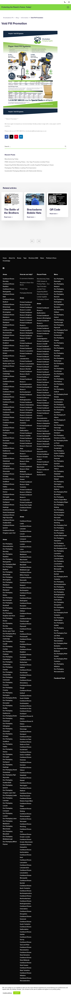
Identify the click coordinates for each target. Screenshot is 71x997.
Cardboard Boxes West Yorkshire (25, 969)
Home (5, 258)
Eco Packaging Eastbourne (7, 712)
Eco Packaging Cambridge (7, 637)
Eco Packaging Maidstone (7, 822)
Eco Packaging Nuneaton (59, 305)
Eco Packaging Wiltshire (59, 665)
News (42, 258)
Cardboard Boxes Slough (25, 686)
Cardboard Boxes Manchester (25, 558)
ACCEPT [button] (16, 993)
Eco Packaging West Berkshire (60, 644)
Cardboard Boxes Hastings (8, 506)
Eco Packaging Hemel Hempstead (10, 771)
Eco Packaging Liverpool (7, 809)
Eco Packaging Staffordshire (59, 619)
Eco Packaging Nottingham (59, 300)
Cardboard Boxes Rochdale (25, 655)
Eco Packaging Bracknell (7, 604)
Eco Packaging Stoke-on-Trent (61, 441)
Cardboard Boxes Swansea (25, 758)
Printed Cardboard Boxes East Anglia (26, 503)
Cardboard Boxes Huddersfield (8, 521)
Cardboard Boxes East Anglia (25, 508)
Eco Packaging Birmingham (7, 578)
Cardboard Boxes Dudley (8, 444)
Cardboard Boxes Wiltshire (25, 974)
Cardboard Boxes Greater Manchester (26, 840)
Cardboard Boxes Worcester (25, 820)
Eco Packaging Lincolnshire (59, 562)
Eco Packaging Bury (9, 634)
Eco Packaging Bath (9, 564)
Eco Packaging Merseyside (59, 567)
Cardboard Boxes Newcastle (25, 578)
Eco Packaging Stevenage (59, 426)
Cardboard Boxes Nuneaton (25, 604)
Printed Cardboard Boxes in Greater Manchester (43, 464)
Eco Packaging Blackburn (7, 583)
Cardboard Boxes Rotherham (25, 661)
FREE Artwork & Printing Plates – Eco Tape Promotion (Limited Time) (27, 162)
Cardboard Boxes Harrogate (8, 495)
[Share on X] (11, 137)
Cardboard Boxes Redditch (25, 650)
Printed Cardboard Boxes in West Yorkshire (26, 484)
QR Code (55, 209)
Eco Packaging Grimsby (7, 735)
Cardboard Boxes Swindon (25, 763)
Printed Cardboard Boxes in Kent (26, 344)
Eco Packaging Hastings (7, 766)
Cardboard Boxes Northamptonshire (26, 892)
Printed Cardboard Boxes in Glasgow (43, 404)
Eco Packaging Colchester (7, 678)
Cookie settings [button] (7, 993)
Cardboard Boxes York (25, 830)
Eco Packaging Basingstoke (7, 560)
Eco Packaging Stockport (59, 431)
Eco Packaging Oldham (59, 310)
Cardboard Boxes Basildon (8, 285)
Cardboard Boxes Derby (8, 434)
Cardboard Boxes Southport (25, 712)
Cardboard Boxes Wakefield (25, 774)
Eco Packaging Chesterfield (7, 673)
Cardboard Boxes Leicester (25, 527)
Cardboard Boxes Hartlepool (8, 500)
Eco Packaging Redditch (59, 349)
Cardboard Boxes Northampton (25, 589)
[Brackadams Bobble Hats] (35, 199)
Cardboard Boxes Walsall (25, 779)
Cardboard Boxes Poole (25, 630)
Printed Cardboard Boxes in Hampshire (43, 422)
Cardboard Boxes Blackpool (8, 321)
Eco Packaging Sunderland (59, 447)
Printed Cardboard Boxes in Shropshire (26, 408)
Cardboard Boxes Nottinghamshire (25, 902)
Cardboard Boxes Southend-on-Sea (25, 707)
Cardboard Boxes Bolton (8, 326)
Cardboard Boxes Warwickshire (25, 948)
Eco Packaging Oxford (59, 316)
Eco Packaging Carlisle (7, 647)
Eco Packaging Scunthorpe (59, 370)
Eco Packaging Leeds (10, 795)
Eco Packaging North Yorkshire (61, 578)
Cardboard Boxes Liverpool (25, 537)
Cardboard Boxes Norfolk (25, 881)
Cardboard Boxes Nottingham (25, 599)
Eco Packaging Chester (7, 668)
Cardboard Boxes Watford (25, 789)
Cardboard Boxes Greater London (25, 835)
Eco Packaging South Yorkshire (61, 613)
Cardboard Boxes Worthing (25, 825)
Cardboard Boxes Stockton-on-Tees (25, 738)
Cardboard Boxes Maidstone (25, 553)
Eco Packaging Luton (10, 818)
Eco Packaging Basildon (7, 555)
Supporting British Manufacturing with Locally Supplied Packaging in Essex (29, 165)
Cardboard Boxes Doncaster (8, 439)
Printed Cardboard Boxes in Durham (43, 388)
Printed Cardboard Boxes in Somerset (26, 413)
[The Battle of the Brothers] (12, 199)
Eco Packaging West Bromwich (60, 493)
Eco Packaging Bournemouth (7, 599)
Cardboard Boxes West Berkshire (25, 953)
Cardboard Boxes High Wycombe (8, 516)
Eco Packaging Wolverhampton (59, 511)
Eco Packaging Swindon (59, 462)
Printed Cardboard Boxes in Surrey (26, 439)
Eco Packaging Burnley (7, 624)
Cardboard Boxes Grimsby (8, 475)
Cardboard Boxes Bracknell (8, 336)
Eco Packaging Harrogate (7, 755)
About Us (12, 258)
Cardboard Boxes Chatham (8, 388)
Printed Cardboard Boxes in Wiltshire (26, 491)
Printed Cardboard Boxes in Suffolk (26, 434)
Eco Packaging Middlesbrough (8, 837)
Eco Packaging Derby (10, 698)
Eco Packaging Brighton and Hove (9, 614)
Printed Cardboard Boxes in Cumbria (43, 368)
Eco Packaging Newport (59, 285)
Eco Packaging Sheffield (59, 375)
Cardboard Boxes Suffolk (25, 933)
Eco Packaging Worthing (59, 521)
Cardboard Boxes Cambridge (8, 372)
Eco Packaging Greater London (59, 529)
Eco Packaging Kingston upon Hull (9, 791)
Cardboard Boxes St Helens (26, 722)
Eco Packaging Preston (59, 339)
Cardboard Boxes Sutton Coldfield (25, 753)
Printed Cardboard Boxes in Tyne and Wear (26, 445)
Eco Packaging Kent (60, 548)
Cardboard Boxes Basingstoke (8, 290)
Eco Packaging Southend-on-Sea (59, 405)
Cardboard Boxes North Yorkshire (25, 887)
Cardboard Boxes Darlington (8, 429)
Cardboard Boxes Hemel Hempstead (9, 511)
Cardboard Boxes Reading (25, 645)
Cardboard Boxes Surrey (25, 938)
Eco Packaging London (7, 814)
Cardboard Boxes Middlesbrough (25, 568)
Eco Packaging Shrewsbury (59, 380)
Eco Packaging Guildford (7, 740)
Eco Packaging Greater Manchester (60, 534)
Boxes (19, 258)
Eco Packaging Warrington (59, 483)
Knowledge (6, 261)
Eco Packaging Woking (59, 506)
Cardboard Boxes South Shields (25, 697)
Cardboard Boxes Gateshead (8, 459)
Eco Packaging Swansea (59, 457)
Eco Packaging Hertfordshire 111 (59, 544)
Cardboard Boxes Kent (25, 856)
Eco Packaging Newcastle (59, 280)
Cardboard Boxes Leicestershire (25, 866)
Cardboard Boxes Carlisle (8, 382)
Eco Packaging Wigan (61, 502)
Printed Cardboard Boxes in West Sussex (26, 476)
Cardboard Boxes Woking (25, 810)
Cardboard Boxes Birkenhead (8, 305)
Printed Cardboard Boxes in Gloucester (43, 409)
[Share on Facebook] (7, 137)
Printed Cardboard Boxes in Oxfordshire (27, 403)
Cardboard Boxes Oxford (25, 614)
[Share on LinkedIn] (21, 137)
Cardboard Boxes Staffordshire (25, 928)
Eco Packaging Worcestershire (59, 670)
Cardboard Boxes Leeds (25, 522)
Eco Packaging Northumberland (59, 588)
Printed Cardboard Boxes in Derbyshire (26, 331)
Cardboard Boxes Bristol (8, 352)
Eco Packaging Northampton (59, 290)
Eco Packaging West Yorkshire (60, 660)
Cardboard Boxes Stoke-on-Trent (25, 743)
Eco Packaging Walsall (59, 477)
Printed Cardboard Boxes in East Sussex (44, 393)
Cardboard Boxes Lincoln (25, 532)
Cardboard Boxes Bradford (8, 341)
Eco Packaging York (60, 525)
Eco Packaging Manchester (7, 827)
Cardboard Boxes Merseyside (25, 876)
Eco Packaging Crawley (7, 688)
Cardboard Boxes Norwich (25, 594)
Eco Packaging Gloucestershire (8, 545)
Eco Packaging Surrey (59, 629)
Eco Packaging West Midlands (60, 649)
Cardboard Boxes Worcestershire (25, 979)
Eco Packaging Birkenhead (7, 573)
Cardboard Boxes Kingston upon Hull (9, 531)
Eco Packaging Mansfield (7, 832)
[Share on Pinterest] (16, 137)
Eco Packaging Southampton (59, 400)
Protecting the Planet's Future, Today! (16, 7)
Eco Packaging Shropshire (59, 603)
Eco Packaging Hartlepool (7, 760)
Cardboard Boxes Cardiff (8, 377)
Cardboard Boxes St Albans (26, 717)
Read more (7, 217)
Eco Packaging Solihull (59, 390)
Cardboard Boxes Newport (25, 584)
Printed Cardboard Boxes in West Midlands (26, 469)
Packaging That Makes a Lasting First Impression (20, 168)
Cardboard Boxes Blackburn (8, 316)
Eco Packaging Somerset (59, 608)
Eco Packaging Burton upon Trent (9, 629)
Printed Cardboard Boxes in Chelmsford (43, 347)
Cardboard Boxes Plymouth (25, 625)
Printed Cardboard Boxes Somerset (26, 303)
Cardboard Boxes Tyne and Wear (25, 943)
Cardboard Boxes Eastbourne (8, 449)
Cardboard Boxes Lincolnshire (25, 871)
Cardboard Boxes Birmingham (8, 310)
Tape (24, 258)
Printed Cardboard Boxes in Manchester (43, 432)
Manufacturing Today (11, 159)
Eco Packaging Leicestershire (59, 557)
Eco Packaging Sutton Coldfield (59, 452)
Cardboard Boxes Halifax (8, 485)
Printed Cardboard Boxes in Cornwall (43, 363)
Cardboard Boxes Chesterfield (8, 408)
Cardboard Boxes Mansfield (25, 563)
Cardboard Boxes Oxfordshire (25, 907)
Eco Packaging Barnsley (7, 550)
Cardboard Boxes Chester (8, 403)
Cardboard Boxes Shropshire (25, 912)
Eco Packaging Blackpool (7, 588)
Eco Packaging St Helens (59, 421)
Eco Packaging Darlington (7, 694)
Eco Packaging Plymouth (59, 326)
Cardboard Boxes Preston (25, 640)
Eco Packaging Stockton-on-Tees (59, 436)
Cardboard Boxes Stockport (25, 733)
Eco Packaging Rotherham (59, 359)
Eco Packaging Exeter (10, 716)
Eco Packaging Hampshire (59, 539)
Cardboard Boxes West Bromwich (25, 794)
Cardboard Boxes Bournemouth (8, 331)
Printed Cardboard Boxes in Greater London (26, 338)
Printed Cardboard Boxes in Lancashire (26, 349)
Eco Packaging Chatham (7, 653)
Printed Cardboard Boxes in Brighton (26, 313)
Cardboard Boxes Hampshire (25, 845)
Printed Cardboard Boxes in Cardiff (43, 342)
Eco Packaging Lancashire (59, 552)
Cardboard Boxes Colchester (8, 413)
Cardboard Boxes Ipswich (8, 526)
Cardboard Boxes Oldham (25, 609)
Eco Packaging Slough (59, 385)
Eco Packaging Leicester (7, 799)
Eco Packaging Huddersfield (7, 781)
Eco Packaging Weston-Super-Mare (60, 498)
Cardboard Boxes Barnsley (8, 280)
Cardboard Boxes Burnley (8, 357)
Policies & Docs (51, 258)
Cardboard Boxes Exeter (8, 454)
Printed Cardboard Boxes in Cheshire (43, 352)
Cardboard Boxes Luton (25, 548)
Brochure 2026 (33, 258)
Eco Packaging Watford (59, 488)
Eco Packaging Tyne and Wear (60, 634)
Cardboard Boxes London (25, 543)
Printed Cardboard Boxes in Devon (43, 378)
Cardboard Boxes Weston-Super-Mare (26, 799)
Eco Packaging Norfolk (59, 572)
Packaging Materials (26, 293)
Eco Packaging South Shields (61, 395)
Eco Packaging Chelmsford (7, 658)
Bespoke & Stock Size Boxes (26, 284)
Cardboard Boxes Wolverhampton (25, 815)
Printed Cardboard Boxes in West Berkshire (26, 461)
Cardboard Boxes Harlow (8, 490)
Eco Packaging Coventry (7, 683)
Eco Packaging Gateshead (7, 719)
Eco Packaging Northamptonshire (60, 583)
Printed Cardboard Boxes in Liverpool (26, 318)
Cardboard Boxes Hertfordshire (25, 851)
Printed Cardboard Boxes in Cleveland (43, 358)
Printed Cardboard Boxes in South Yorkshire (26, 420)
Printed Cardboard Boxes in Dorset (43, 383)
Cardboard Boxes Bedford (8, 300)
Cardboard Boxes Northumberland (25, 897)
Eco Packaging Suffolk (59, 624)
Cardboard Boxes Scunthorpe (25, 671)
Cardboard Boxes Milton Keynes (25, 573)
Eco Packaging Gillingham (7, 724)
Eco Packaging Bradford (7, 609)
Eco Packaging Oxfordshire (59, 598)
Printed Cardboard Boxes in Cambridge (43, 329)
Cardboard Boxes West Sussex (25, 964)
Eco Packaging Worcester (59, 516)
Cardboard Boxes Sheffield (25, 676)
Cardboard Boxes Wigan (25, 804)
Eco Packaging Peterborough (59, 321)
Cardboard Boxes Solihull (25, 691)
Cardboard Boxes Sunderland (25, 748)
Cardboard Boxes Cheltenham (8, 398)
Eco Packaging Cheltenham (7, 663)
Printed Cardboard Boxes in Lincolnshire (27, 362)
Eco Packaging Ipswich (7, 786)
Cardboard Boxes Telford (25, 768)
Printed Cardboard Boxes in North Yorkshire (26, 374)
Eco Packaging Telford (59, 467)
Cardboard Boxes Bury (8, 367)
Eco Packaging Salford (59, 364)
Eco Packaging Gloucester (7, 730)
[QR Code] (57, 199)
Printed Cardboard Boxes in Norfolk (26, 367)
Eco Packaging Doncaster (7, 701)
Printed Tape (23, 289)
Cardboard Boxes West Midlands (25, 958)
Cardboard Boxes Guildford (8, 480)
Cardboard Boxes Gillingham (8, 465)
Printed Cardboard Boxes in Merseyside (43, 437)
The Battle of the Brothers (11, 211)
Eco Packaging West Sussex (60, 655)
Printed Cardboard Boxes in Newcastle (43, 442)
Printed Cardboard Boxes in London (26, 308)
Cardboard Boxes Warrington (25, 784)
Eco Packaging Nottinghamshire (59, 593)
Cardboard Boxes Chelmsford (8, 393)
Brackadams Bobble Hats (34, 211)
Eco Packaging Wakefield (59, 472)
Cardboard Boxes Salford (25, 666)
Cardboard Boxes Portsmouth (25, 635)
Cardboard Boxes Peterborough (25, 620)
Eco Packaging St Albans (59, 416)
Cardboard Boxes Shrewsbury (25, 681)
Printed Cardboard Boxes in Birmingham (44, 316)
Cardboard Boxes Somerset (25, 917)
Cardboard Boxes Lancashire (25, 861)
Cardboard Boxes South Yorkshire (25, 923)
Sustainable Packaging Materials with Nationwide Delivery (23, 171)
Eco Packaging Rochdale (59, 354)
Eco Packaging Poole (61, 330)
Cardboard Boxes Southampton (25, 702)
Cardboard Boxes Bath (8, 295)
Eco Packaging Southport (59, 411)
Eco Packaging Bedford (7, 568)
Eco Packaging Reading (59, 344)
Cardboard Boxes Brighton (8, 346)
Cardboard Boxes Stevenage (25, 727)
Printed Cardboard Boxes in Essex (43, 399)
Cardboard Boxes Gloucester (8, 470)
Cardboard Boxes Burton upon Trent (9, 362)
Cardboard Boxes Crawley (8, 423)
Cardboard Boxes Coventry (8, 418)
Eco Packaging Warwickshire (59, 639)
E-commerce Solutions (27, 278)
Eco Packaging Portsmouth (59, 334)
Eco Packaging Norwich (59, 295)
